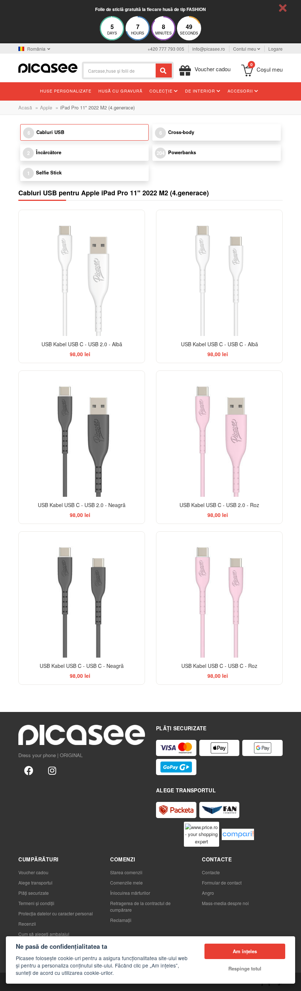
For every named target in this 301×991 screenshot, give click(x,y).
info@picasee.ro (208, 49)
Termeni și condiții (36, 903)
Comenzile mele (126, 882)
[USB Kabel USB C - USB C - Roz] (219, 595)
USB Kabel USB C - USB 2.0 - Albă (81, 344)
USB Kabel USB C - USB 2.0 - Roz (219, 505)
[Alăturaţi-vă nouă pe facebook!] (28, 770)
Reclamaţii (120, 920)
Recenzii (27, 924)
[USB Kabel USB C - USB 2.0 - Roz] (219, 434)
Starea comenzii (126, 872)
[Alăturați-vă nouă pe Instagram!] (52, 770)
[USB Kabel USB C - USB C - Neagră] (82, 595)
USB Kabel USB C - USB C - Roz (219, 665)
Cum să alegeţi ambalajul (43, 934)
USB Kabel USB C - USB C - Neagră (82, 665)
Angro (208, 893)
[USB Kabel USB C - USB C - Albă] (219, 273)
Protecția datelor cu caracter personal (55, 913)
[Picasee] (47, 67)
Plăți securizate (33, 893)
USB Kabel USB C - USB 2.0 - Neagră (82, 505)
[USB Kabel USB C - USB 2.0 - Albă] (82, 273)
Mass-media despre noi (225, 903)
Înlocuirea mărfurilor (130, 893)
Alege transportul (35, 882)
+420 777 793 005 (166, 49)
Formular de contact (222, 882)
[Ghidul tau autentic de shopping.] (238, 834)
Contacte (211, 872)
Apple (46, 107)
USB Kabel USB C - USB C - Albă (219, 344)
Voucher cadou (33, 872)
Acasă (25, 107)
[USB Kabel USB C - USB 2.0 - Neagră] (82, 434)
